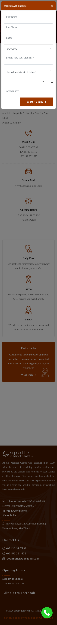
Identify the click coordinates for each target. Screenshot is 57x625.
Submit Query (35, 102)
